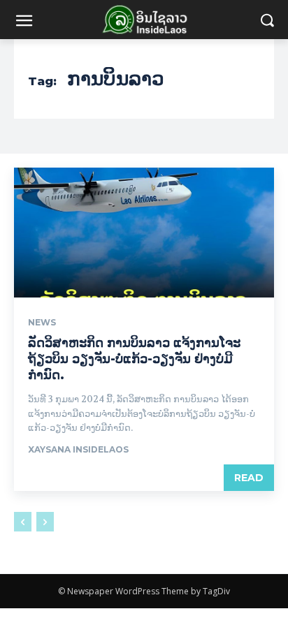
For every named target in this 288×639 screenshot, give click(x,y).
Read (249, 477)
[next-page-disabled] (45, 521)
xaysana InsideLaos (78, 449)
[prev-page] (22, 521)
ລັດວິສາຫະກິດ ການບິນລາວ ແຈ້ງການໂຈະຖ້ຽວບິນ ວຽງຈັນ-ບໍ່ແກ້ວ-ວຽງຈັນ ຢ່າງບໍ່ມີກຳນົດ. (134, 359)
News (42, 322)
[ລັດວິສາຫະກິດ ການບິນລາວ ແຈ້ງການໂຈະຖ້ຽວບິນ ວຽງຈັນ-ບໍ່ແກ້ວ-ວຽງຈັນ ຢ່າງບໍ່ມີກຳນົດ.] (144, 233)
